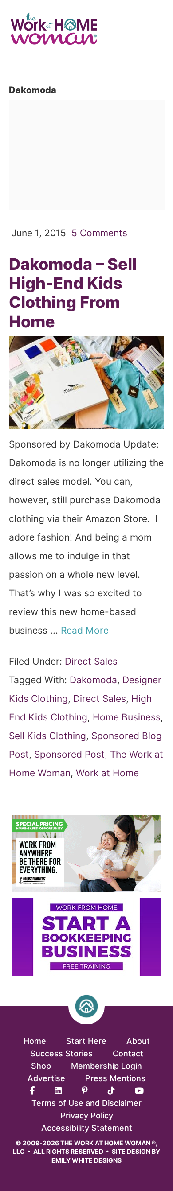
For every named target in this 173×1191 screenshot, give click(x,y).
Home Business (127, 717)
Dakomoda (93, 679)
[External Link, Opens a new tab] (86, 972)
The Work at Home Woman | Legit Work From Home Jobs (57, 29)
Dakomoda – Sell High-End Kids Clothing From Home (73, 292)
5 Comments (99, 232)
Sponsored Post (69, 754)
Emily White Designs (86, 1160)
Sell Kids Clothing (47, 735)
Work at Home (107, 772)
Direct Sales (91, 661)
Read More (86, 630)
